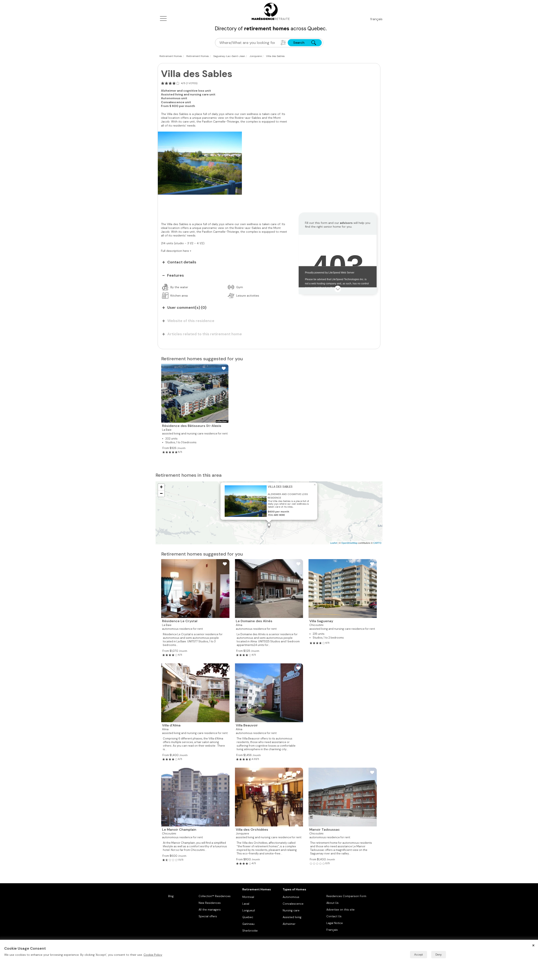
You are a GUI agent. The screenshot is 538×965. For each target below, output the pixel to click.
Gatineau (248, 924)
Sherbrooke (250, 930)
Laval (245, 904)
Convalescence (293, 904)
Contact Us (334, 916)
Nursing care (291, 910)
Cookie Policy (153, 955)
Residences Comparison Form (346, 896)
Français (332, 930)
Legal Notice (334, 923)
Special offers (208, 916)
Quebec (247, 917)
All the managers (210, 909)
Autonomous (291, 897)
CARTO (377, 542)
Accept (418, 954)
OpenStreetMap (349, 542)
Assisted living (292, 917)
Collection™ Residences (215, 896)
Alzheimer (289, 924)
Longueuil (248, 910)
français (376, 19)
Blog (171, 896)
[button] (283, 42)
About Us (332, 903)
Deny (438, 954)
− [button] (161, 493)
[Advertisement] (225, 206)
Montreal (248, 897)
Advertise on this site (340, 909)
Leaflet (333, 542)
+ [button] (161, 487)
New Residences (210, 903)
